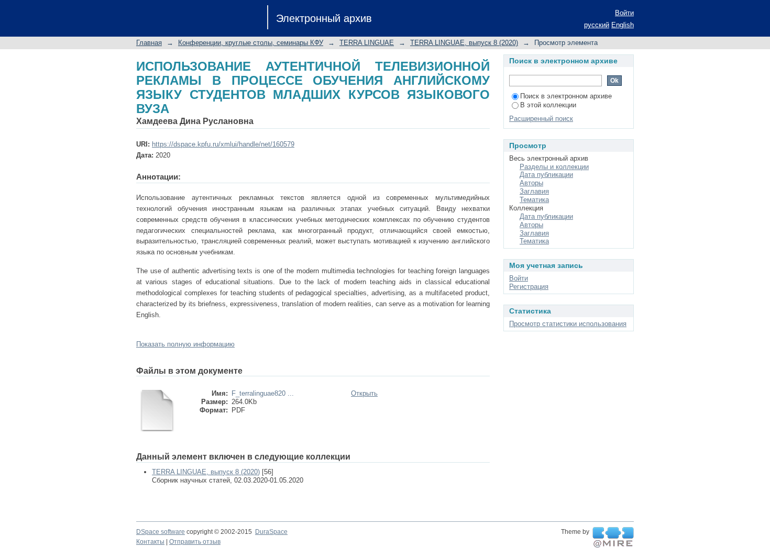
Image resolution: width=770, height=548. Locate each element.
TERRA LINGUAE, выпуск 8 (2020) (464, 43)
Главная (149, 43)
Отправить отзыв (195, 541)
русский (596, 25)
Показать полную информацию (185, 344)
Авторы (531, 183)
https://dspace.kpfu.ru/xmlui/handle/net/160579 (223, 144)
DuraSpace (271, 531)
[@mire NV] (613, 537)
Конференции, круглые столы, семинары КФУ (250, 43)
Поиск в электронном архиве (566, 96)
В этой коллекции (548, 105)
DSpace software (160, 531)
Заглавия (534, 191)
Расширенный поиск (541, 118)
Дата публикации (546, 174)
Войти (624, 13)
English (622, 25)
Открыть (364, 393)
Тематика (534, 200)
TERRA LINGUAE (366, 43)
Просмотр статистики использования (567, 324)
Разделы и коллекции (554, 167)
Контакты (150, 541)
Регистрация (528, 286)
